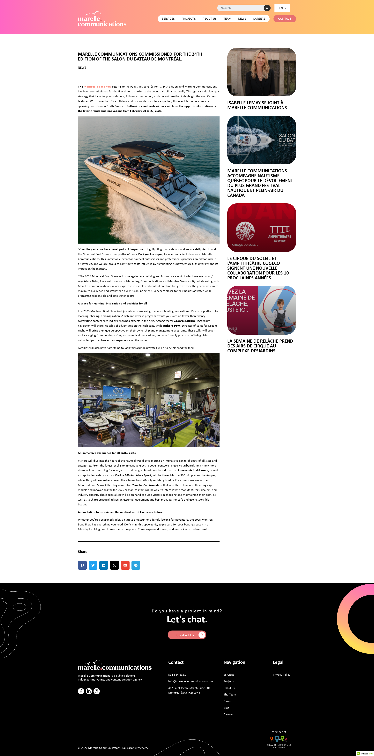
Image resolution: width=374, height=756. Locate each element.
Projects (189, 18)
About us (210, 18)
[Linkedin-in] (89, 691)
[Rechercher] (267, 8)
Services (168, 18)
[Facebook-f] (81, 691)
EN (281, 8)
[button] (82, 565)
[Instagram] (97, 691)
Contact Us (185, 635)
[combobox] (242, 8)
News (242, 18)
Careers (259, 18)
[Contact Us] (201, 634)
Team (227, 18)
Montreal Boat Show (97, 86)
